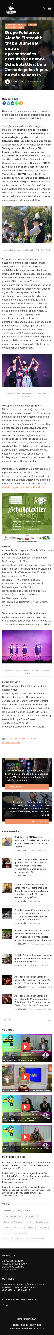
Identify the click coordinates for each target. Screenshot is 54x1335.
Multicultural (31, 1216)
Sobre (24, 1325)
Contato (39, 1329)
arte (18, 1211)
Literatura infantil (36, 1239)
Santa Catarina (42, 1222)
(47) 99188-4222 (22, 1290)
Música (7, 1233)
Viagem (31, 1228)
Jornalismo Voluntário (13, 1222)
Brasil (28, 1222)
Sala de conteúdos (21, 1329)
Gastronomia (19, 1233)
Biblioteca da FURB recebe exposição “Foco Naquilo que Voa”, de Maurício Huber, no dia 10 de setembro (32, 842)
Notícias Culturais (15, 27)
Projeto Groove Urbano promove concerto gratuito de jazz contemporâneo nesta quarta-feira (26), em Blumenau (31, 915)
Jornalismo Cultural (16, 24)
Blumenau (8, 1211)
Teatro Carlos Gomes (12, 1216)
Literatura (43, 1228)
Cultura (28, 1211)
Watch (25, 1046)
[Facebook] (4, 103)
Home (16, 1325)
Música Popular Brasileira (14, 1239)
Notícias (32, 24)
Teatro (6, 1228)
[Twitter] (8, 103)
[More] (21, 103)
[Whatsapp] (17, 103)
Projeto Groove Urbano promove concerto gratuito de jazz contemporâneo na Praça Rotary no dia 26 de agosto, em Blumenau (33, 935)
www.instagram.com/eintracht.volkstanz (24, 487)
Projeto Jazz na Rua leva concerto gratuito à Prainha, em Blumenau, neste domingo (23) (33, 958)
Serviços (35, 1325)
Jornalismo (18, 1228)
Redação (19, 82)
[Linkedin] (12, 103)
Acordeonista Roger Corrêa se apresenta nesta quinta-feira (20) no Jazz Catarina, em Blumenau (32, 979)
